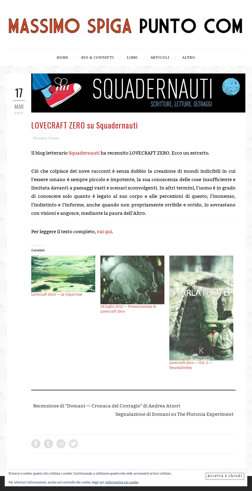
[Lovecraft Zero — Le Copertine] (63, 274)
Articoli (160, 58)
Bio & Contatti (97, 58)
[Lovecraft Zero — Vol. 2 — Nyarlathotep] (201, 308)
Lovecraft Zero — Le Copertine (56, 294)
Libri (132, 58)
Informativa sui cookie (122, 482)
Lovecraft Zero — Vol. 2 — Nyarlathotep (190, 365)
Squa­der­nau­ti (84, 153)
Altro (188, 58)
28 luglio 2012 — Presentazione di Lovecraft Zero (128, 309)
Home (62, 58)
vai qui (104, 231)
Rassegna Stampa (46, 137)
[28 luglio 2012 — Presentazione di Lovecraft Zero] (132, 280)
